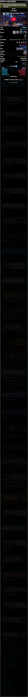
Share (24, 63)
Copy (25, 56)
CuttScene (24, 29)
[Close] (27, 1)
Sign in (21, 79)
